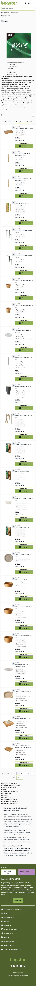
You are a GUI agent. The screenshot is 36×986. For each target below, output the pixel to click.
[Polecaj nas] (25, 966)
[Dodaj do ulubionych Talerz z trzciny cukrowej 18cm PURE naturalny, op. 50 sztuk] (13, 553)
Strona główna (5, 12)
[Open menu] (33, 3)
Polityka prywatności (18, 972)
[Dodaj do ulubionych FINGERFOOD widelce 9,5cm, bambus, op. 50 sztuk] (13, 177)
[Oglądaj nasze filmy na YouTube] (21, 966)
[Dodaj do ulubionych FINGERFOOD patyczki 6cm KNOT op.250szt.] (13, 254)
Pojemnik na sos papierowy (23, 280)
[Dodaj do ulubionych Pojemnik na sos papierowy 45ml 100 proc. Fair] (13, 279)
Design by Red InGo (18, 978)
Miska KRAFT (19, 579)
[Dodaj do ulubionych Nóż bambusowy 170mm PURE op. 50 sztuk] (13, 470)
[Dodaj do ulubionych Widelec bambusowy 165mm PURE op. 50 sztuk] (13, 443)
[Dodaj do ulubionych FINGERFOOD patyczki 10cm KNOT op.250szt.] (13, 229)
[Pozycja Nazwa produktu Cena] (22, 121)
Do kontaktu (18, 900)
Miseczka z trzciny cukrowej (23, 498)
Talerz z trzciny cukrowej (22, 554)
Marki (12, 12)
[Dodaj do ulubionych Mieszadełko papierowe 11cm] (13, 356)
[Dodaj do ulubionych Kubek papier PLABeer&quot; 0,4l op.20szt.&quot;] (13, 385)
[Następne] (32, 773)
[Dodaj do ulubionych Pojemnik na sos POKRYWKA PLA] (13, 329)
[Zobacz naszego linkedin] (17, 966)
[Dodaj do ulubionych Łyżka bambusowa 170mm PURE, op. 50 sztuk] (13, 526)
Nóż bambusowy (20, 471)
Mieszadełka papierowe (22, 357)
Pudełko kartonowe (21, 718)
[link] (15, 773)
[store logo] (9, 3)
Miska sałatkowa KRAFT (22, 635)
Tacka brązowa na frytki (22, 128)
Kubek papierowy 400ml (22, 386)
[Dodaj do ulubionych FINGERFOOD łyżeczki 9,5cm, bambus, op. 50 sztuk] (13, 152)
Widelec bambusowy (21, 444)
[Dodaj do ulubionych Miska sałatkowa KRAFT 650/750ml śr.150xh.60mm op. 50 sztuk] (13, 605)
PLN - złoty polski (7, 872)
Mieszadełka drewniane (22, 415)
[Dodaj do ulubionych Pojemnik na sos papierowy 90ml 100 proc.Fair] (13, 304)
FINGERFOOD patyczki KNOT (24, 230)
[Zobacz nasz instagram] (11, 966)
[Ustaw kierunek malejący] (31, 122)
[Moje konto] (26, 3)
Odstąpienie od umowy (24, 871)
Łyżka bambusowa (20, 527)
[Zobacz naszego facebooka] (14, 966)
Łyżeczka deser (20, 203)
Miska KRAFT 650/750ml (22, 606)
